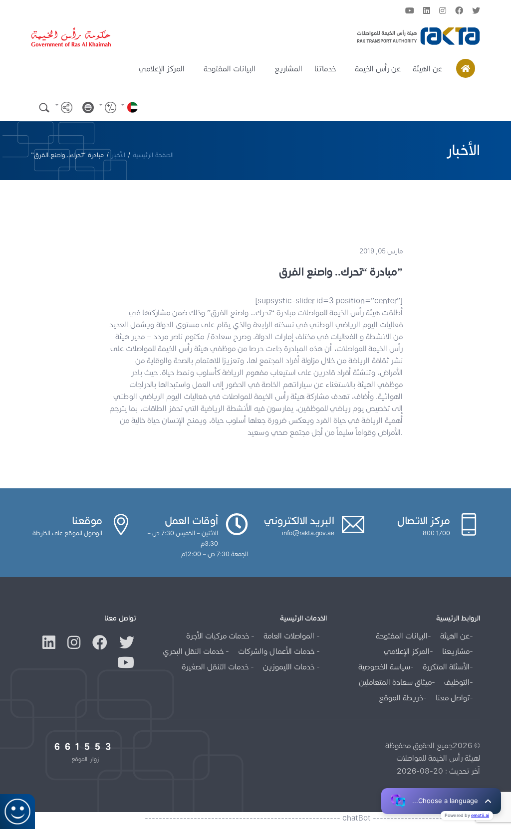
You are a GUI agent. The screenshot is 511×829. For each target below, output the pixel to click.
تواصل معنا (453, 697)
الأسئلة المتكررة (446, 666)
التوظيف (457, 682)
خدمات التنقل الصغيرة (216, 666)
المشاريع (288, 68)
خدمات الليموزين (289, 666)
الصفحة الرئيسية (153, 155)
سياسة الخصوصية (384, 666)
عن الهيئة (427, 68)
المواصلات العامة (289, 635)
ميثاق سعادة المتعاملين (395, 682)
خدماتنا (325, 68)
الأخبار (118, 155)
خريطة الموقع (401, 697)
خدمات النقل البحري (194, 651)
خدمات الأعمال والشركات (277, 651)
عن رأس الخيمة (378, 68)
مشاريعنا (456, 651)
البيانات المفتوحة (230, 68)
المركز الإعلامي (162, 68)
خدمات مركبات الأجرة (218, 635)
